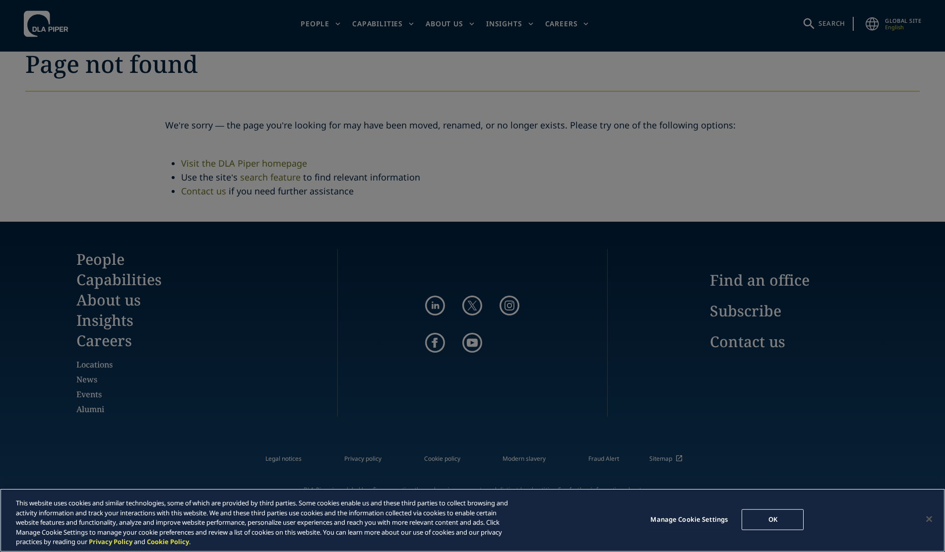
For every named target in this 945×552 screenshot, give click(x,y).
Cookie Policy (168, 541)
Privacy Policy (110, 541)
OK (772, 519)
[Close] (929, 519)
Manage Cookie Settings (689, 519)
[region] (472, 520)
